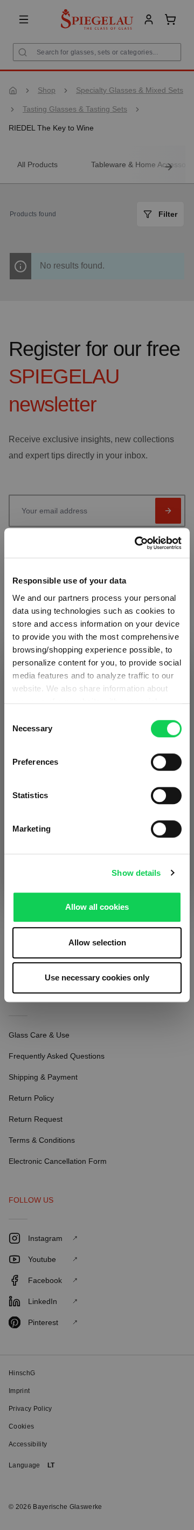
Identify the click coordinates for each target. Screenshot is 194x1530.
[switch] (166, 762)
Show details (136, 872)
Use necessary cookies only (97, 977)
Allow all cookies (97, 906)
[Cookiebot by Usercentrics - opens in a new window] (137, 543)
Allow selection (97, 942)
